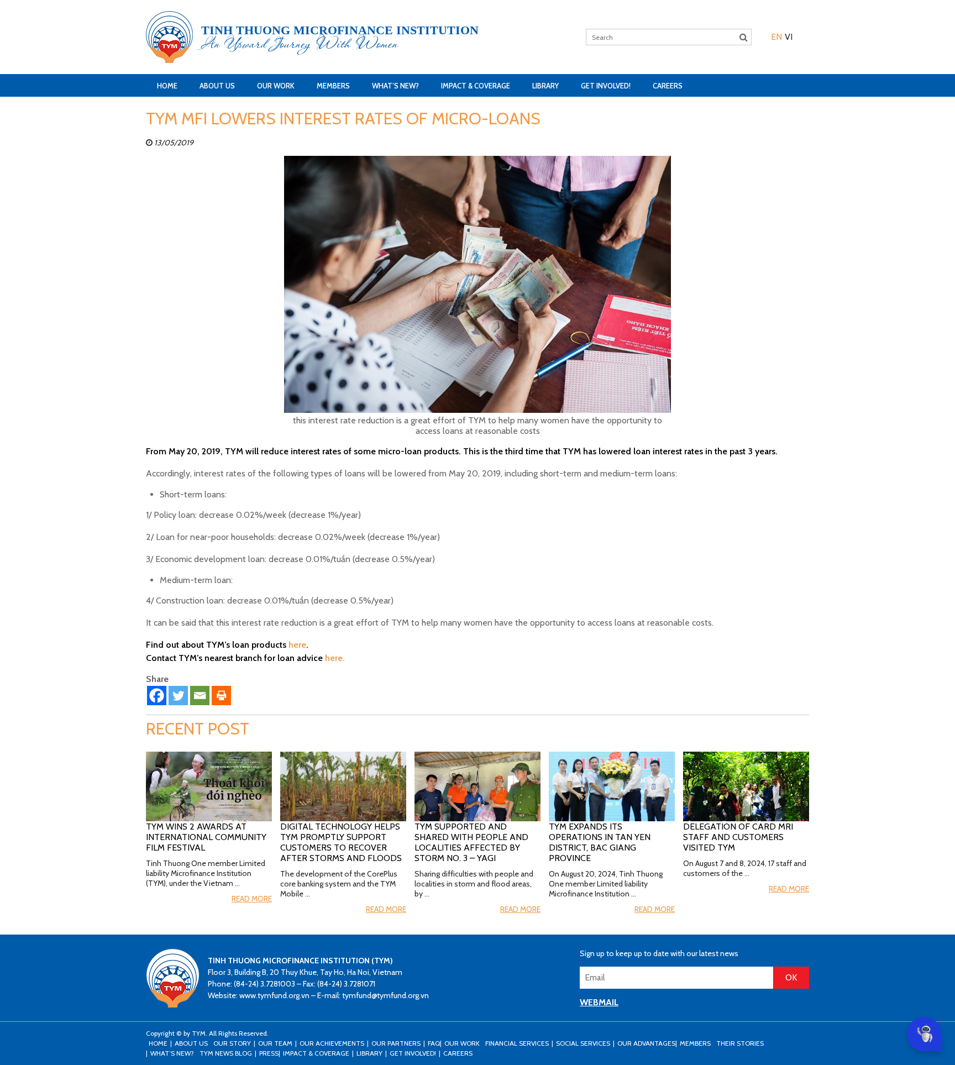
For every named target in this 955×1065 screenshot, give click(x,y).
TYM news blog (226, 1053)
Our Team (275, 1043)
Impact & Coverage (475, 85)
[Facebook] (156, 695)
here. (335, 658)
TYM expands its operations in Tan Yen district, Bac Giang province (599, 842)
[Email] (199, 695)
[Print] (221, 695)
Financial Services (517, 1043)
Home (167, 85)
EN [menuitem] (776, 37)
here (297, 644)
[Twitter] (178, 695)
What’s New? (395, 85)
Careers (668, 85)
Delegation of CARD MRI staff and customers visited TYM (738, 837)
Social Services (583, 1043)
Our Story (232, 1043)
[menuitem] (776, 37)
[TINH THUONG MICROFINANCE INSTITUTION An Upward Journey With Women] (169, 37)
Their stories (740, 1043)
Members (333, 85)
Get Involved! (606, 85)
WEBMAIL (599, 1002)
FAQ (434, 1043)
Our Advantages (646, 1043)
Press (269, 1053)
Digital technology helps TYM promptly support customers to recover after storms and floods (341, 842)
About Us (217, 85)
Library (545, 85)
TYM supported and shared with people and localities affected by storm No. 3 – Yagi (471, 842)
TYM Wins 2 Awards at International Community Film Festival (206, 837)
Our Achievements (332, 1043)
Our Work (276, 85)
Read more (252, 899)
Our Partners (396, 1043)
